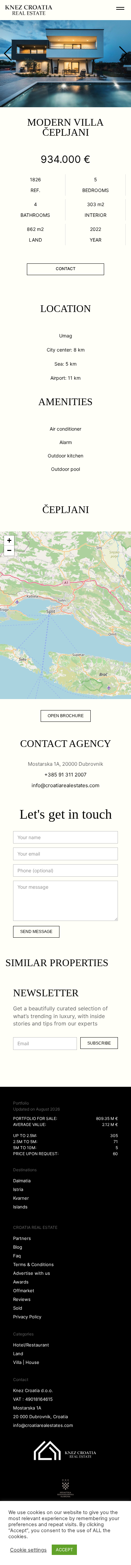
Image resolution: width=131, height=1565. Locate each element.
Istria (18, 1189)
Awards (21, 1282)
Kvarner (21, 1198)
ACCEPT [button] (64, 1549)
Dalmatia (22, 1180)
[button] (9, 541)
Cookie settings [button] (28, 1550)
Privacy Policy (27, 1316)
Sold (17, 1308)
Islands (20, 1206)
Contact (66, 268)
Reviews (22, 1299)
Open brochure (66, 715)
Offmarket (23, 1290)
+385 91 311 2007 (65, 774)
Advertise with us (31, 1273)
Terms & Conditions (33, 1264)
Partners (22, 1238)
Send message (36, 931)
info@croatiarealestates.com (65, 785)
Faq (17, 1255)
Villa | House (26, 1362)
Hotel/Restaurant (31, 1345)
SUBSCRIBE (99, 1043)
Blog (17, 1247)
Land (18, 1353)
